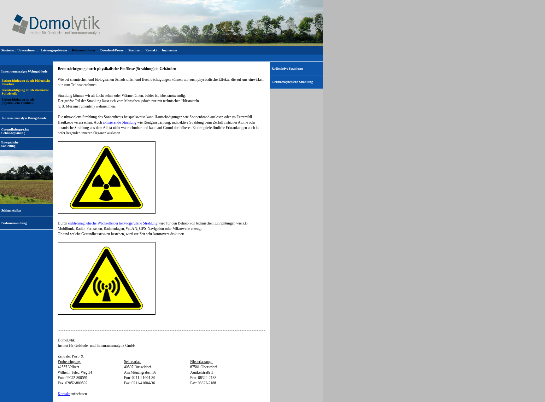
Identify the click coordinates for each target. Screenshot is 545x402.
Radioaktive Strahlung (287, 68)
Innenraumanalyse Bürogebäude (24, 118)
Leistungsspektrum (54, 50)
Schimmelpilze (11, 210)
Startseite (7, 50)
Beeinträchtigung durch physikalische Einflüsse (18, 101)
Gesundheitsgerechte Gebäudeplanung (15, 131)
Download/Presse (111, 50)
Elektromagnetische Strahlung (292, 82)
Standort (134, 50)
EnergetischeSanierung (9, 144)
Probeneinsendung (14, 223)
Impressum (169, 50)
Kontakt (64, 394)
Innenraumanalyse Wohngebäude (24, 71)
